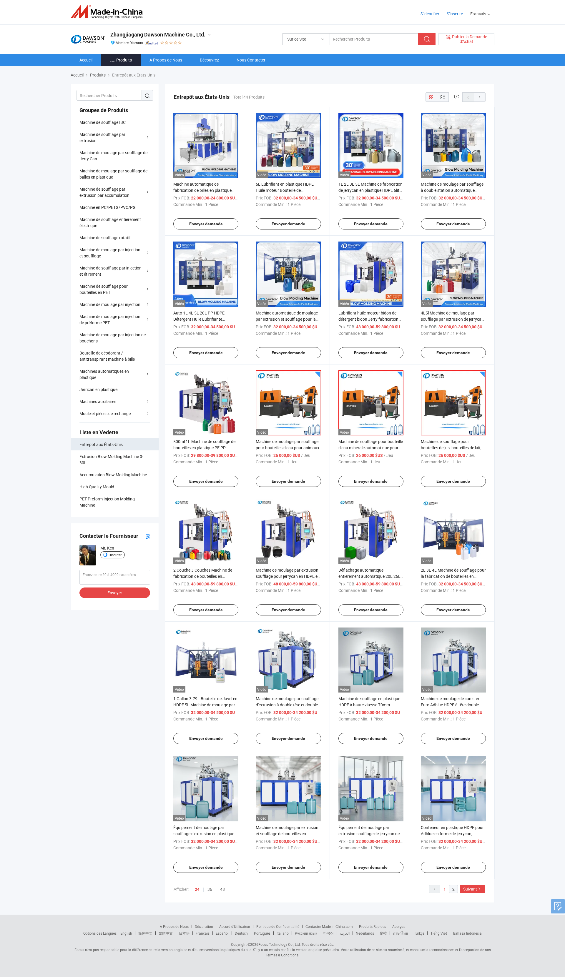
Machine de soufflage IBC (102, 122)
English (126, 933)
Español (222, 933)
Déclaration (204, 926)
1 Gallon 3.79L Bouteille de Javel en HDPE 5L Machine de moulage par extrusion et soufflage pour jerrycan (205, 705)
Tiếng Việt (439, 933)
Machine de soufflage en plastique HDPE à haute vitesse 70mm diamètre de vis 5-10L (369, 705)
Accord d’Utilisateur (234, 926)
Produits (124, 60)
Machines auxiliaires (97, 401)
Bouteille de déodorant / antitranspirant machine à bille (107, 356)
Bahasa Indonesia (467, 933)
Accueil (85, 60)
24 (197, 889)
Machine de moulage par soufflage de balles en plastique (113, 174)
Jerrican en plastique (98, 389)
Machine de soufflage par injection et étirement (110, 271)
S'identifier (430, 13)
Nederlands (365, 933)
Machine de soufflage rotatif (105, 237)
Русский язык (306, 933)
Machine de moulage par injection (109, 304)
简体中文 (145, 933)
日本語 (184, 933)
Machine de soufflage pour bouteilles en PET (103, 289)
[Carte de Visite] (147, 536)
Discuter (115, 554)
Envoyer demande (206, 224)
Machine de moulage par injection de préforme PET (109, 319)
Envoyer (114, 592)
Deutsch (241, 933)
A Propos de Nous (165, 60)
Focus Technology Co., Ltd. (279, 944)
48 (222, 889)
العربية (345, 933)
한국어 (328, 933)
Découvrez (209, 60)
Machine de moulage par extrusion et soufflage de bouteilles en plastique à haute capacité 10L (287, 834)
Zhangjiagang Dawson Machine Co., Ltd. (157, 34)
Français (203, 933)
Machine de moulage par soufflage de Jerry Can (113, 156)
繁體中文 (166, 933)
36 (209, 889)
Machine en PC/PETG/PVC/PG (107, 207)
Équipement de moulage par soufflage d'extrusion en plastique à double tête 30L (205, 834)
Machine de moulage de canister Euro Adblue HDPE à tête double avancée (450, 705)
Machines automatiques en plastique (104, 374)
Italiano (283, 933)
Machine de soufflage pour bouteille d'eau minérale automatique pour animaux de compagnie (370, 448)
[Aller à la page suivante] (479, 97)
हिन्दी (383, 933)
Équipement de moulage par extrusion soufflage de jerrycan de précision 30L (369, 834)
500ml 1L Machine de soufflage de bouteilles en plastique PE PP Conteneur (204, 448)
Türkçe (419, 933)
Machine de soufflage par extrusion (102, 137)
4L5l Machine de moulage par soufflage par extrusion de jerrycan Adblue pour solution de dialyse (452, 319)
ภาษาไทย (400, 933)
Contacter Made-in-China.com (329, 926)
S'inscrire (455, 13)
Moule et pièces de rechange (105, 413)
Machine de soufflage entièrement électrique (110, 222)
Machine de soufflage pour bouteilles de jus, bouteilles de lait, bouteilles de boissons (451, 448)
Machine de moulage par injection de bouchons (112, 338)
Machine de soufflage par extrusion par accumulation (104, 192)
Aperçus (398, 926)
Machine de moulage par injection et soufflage (109, 253)
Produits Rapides (372, 926)
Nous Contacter (251, 60)
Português (262, 933)
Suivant (470, 889)
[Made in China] (108, 12)
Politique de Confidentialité (277, 926)
